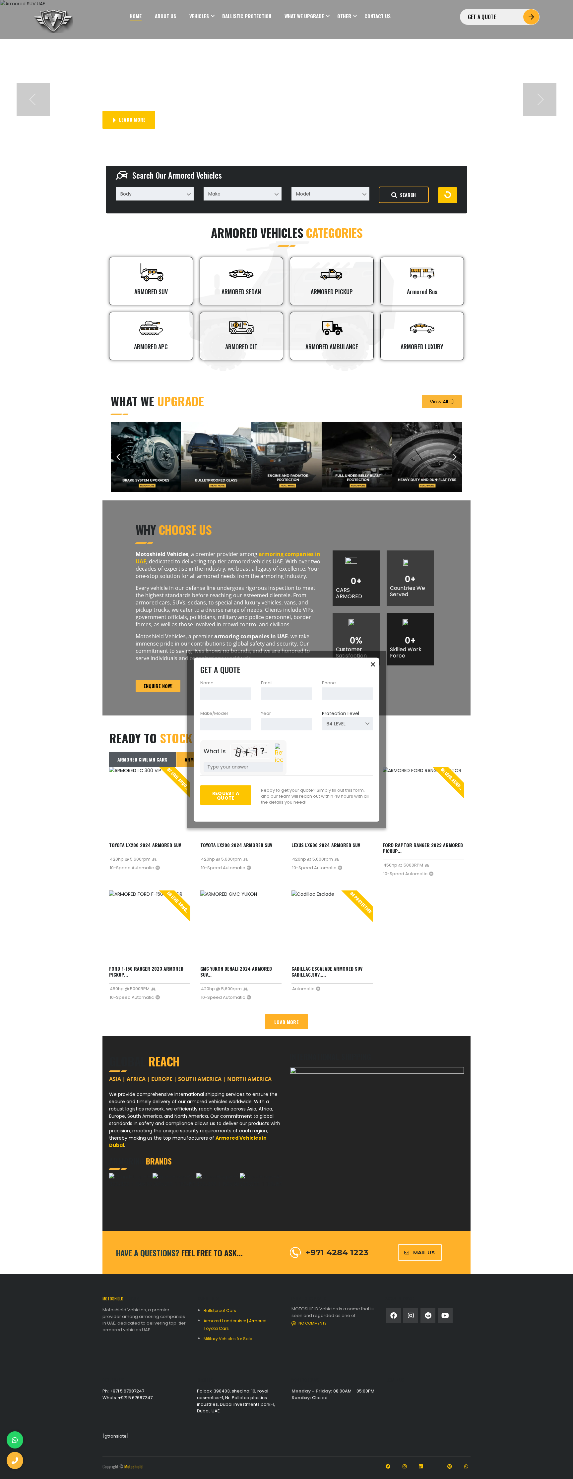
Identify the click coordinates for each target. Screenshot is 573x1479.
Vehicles (199, 16)
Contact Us (377, 16)
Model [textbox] (303, 194)
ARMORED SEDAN (241, 291)
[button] (33, 99)
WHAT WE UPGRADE (304, 16)
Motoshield (133, 1466)
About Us (165, 16)
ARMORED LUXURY (422, 346)
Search (408, 194)
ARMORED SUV (151, 291)
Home (136, 16)
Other (344, 16)
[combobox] (155, 193)
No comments (312, 1323)
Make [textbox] (214, 194)
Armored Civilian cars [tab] (142, 759)
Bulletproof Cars (220, 1310)
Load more (286, 1021)
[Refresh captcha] (279, 753)
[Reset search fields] (447, 195)
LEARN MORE (131, 119)
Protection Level (340, 713)
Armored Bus (422, 291)
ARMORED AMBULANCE (331, 346)
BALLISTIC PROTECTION (246, 16)
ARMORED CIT (241, 346)
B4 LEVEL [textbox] (336, 723)
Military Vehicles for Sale (228, 1338)
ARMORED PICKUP (332, 291)
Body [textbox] (126, 194)
